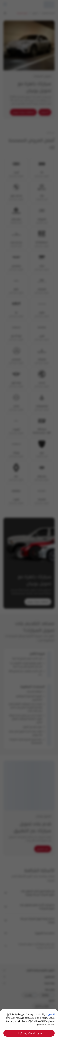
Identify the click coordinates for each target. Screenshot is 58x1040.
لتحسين (51, 1014)
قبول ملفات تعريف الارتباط (29, 1033)
